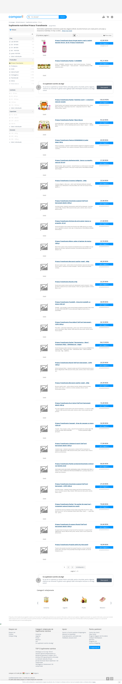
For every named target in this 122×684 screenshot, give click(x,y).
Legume (65, 608)
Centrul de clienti (94, 632)
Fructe (84, 608)
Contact (11, 634)
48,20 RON (104, 261)
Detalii (44, 55)
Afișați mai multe (67, 31)
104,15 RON (104, 342)
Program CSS (93, 641)
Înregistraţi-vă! (94, 647)
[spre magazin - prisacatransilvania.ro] (45, 66)
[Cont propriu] (112, 17)
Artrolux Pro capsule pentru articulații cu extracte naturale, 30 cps (47, 658)
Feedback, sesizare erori (69, 638)
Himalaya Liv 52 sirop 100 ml (44, 652)
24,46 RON (104, 524)
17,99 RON (104, 443)
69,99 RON (104, 140)
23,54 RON (104, 181)
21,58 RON (104, 160)
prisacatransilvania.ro (104, 66)
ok (32, 34)
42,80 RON (104, 40)
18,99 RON (104, 545)
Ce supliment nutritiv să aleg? (53, 84)
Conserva (46, 608)
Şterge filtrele (52, 25)
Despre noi (12, 632)
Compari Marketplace (95, 638)
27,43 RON (104, 484)
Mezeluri (102, 608)
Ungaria (27, 673)
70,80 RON (104, 504)
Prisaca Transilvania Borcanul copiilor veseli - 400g (72, 261)
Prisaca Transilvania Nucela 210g (66, 282)
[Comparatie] (103, 17)
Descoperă (104, 87)
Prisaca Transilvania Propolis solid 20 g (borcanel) (71, 545)
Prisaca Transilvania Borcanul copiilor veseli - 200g (72, 383)
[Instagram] (111, 678)
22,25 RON (104, 282)
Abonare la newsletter (69, 634)
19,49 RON (104, 403)
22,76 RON (104, 241)
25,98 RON (104, 201)
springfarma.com (104, 45)
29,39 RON (104, 383)
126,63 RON (104, 100)
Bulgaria (35, 673)
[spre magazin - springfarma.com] (45, 46)
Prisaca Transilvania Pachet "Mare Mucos (69, 120)
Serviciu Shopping (94, 643)
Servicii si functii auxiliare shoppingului (74, 632)
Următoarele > (80, 567)
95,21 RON (104, 61)
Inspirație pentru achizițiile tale (71, 636)
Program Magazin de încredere (98, 636)
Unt (37, 641)
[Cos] (108, 17)
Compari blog (13, 636)
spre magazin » (104, 43)
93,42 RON (104, 120)
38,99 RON (104, 302)
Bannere (91, 639)
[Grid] (77, 35)
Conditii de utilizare (29, 678)
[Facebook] (107, 678)
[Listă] (74, 35)
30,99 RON (104, 423)
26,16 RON (104, 322)
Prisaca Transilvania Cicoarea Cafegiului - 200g (70, 181)
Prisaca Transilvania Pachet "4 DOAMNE (68, 61)
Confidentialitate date (15, 678)
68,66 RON (104, 464)
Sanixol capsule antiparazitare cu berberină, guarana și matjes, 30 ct (46, 654)
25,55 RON (104, 363)
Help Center (92, 634)
